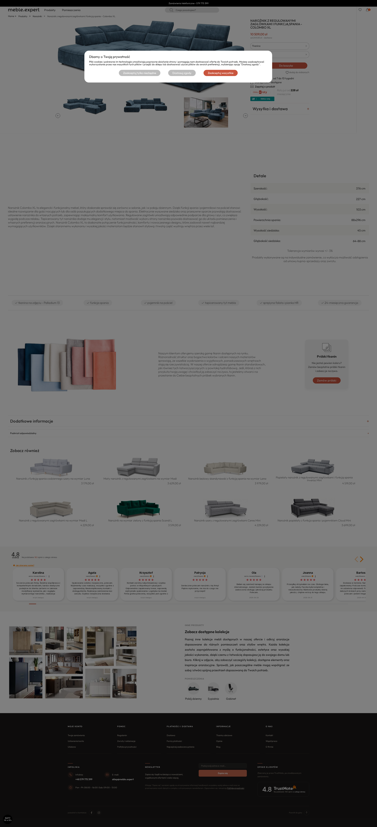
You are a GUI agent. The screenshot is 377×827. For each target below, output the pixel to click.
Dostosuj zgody (181, 73)
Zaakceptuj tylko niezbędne (139, 73)
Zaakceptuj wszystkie (220, 73)
